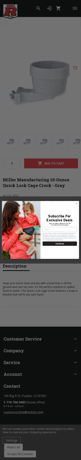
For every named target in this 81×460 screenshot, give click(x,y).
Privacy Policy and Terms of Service (55, 239)
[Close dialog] (76, 203)
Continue (60, 244)
